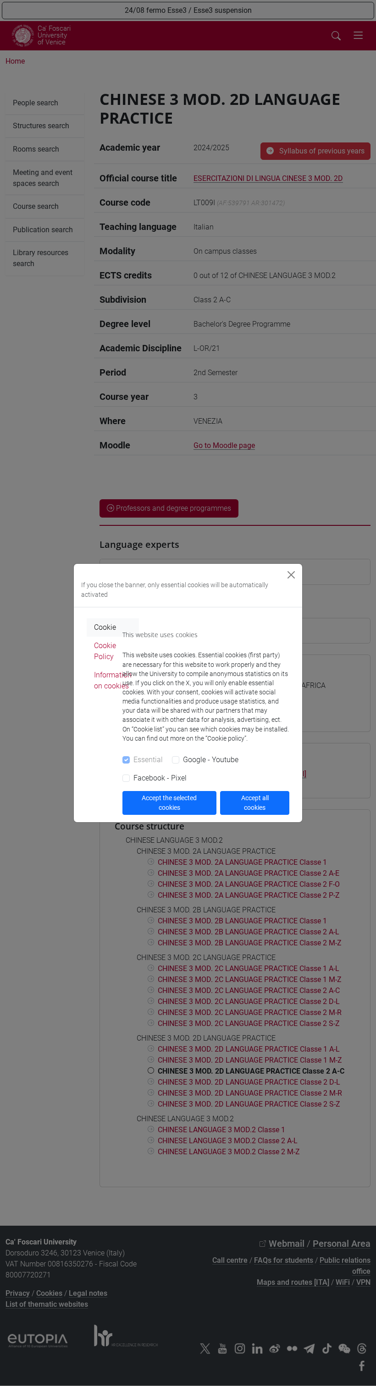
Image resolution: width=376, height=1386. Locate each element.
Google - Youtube (210, 759)
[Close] (291, 574)
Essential (148, 759)
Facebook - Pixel (160, 778)
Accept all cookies (255, 802)
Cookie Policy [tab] (105, 651)
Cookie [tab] (105, 627)
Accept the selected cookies (169, 802)
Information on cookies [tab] (113, 680)
